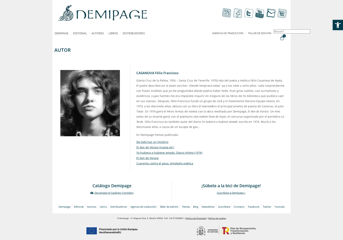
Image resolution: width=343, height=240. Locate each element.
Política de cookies (217, 218)
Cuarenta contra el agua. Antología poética (164, 163)
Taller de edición (259, 33)
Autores (98, 33)
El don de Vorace (147, 158)
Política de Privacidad (196, 218)
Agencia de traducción (227, 33)
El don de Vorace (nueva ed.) (155, 147)
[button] (338, 25)
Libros (113, 33)
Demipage (61, 33)
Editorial (80, 33)
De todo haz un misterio (152, 142)
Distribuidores (134, 33)
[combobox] (292, 31)
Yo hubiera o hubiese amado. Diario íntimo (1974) (169, 153)
